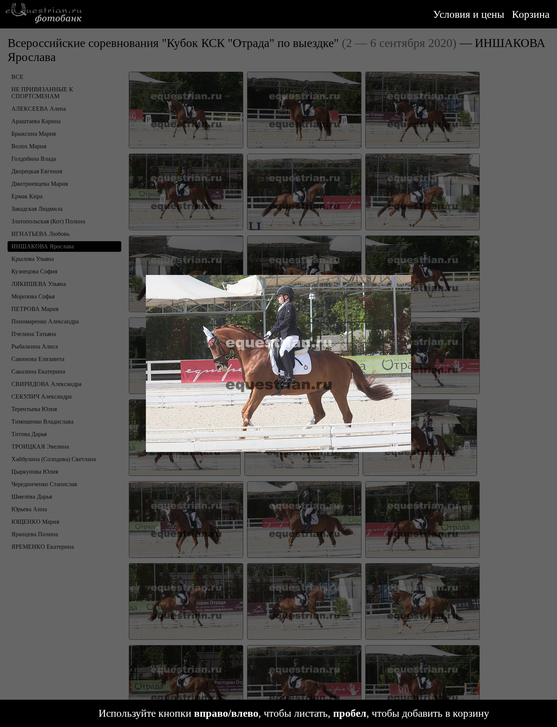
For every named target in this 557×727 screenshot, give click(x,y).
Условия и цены (468, 14)
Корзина (530, 14)
